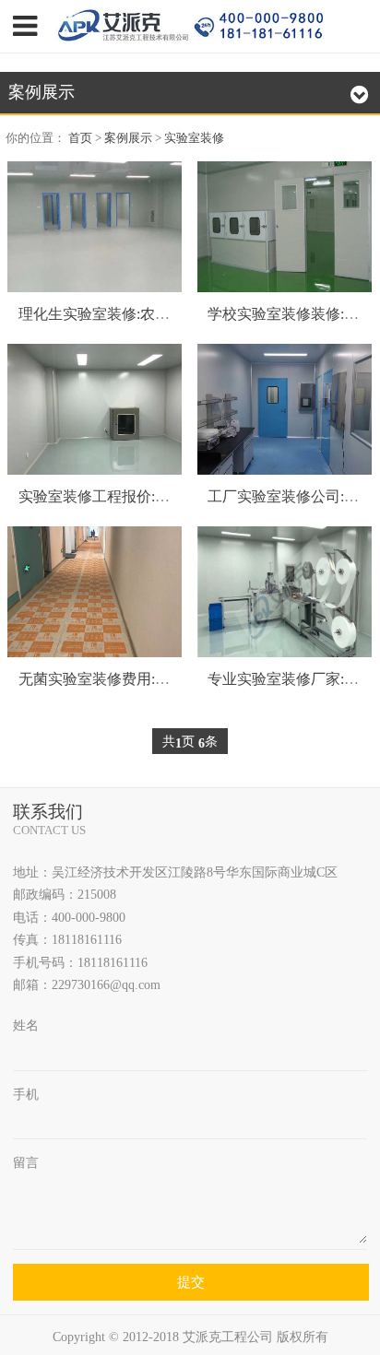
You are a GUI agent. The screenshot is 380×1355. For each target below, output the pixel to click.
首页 (80, 138)
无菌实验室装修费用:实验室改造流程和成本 (160, 679)
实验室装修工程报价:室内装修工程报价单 (153, 496)
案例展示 (128, 138)
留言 (26, 1162)
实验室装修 (194, 138)
